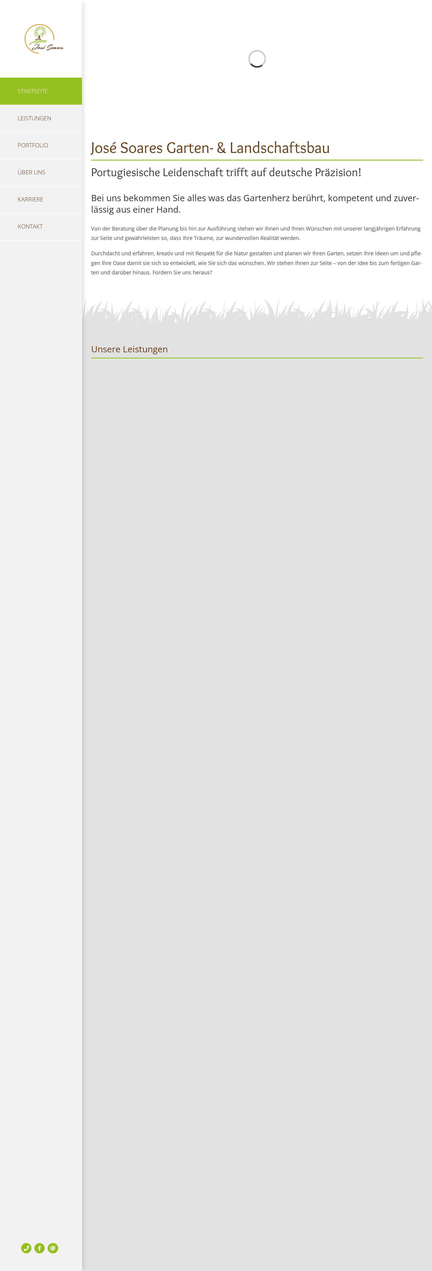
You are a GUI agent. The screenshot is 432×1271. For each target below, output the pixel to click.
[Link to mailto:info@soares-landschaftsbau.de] (53, 1248)
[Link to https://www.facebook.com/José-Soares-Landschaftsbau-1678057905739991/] (39, 1248)
